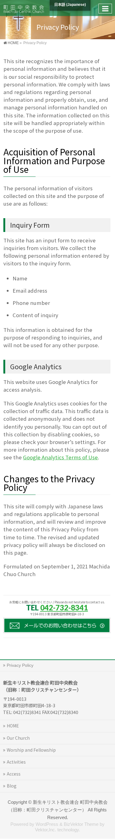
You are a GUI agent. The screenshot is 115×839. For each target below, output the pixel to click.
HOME (13, 726)
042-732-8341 (64, 607)
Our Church (18, 738)
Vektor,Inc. (45, 829)
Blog (12, 786)
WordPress (47, 824)
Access (14, 774)
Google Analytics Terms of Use (60, 457)
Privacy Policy (20, 665)
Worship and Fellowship (31, 750)
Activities (16, 762)
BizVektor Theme (81, 824)
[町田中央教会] (23, 8)
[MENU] (105, 8)
